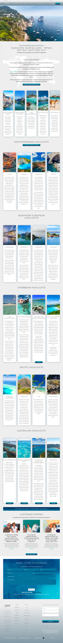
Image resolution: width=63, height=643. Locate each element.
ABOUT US (17, 610)
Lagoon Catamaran (14, 71)
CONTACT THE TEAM (18, 594)
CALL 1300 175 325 (51, 3)
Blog (34, 3)
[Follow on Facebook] (5, 0)
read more (12, 548)
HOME (17, 604)
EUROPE (26, 620)
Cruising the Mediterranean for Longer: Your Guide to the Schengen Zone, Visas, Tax (51, 538)
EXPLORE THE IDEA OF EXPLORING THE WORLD (31, 509)
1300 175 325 (37, 592)
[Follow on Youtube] (6, 0)
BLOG (17, 612)
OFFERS (26, 604)
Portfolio (15, 3)
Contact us (58, 3)
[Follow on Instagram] (3, 0)
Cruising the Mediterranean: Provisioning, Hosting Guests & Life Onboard (31, 538)
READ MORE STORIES (31, 554)
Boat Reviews (26, 3)
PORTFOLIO (17, 620)
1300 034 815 (8, 621)
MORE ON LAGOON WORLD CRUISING (31, 84)
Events (31, 3)
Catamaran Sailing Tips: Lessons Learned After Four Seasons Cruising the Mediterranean (11, 538)
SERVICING (27, 623)
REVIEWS (17, 615)
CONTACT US (16, 607)
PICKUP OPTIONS (26, 615)
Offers (21, 3)
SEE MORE (39, 362)
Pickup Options (39, 3)
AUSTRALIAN (26, 618)
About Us (44, 3)
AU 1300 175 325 (8, 612)
